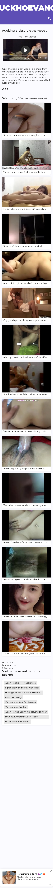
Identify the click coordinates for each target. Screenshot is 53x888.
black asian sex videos (17, 721)
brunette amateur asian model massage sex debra (21, 717)
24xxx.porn (8, 668)
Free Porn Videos (26, 36)
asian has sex (12, 683)
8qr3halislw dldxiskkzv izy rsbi (22, 687)
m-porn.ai (7, 662)
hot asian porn (10, 665)
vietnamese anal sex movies (20, 702)
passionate (30, 683)
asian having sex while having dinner (26, 712)
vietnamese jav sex (15, 707)
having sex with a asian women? (23, 692)
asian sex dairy (13, 697)
